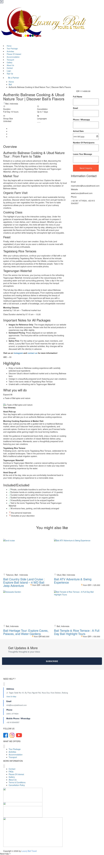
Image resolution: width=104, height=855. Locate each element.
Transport (13, 757)
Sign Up (10, 73)
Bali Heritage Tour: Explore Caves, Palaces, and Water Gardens (25, 632)
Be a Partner (13, 77)
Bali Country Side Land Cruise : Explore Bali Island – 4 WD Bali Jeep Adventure (24, 582)
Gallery (12, 777)
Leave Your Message (82, 154)
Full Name (77, 96)
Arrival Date (78, 131)
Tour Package (15, 749)
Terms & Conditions (17, 782)
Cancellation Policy (17, 785)
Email (75, 108)
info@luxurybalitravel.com (16, 705)
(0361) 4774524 (12, 713)
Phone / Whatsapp (81, 119)
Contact (12, 768)
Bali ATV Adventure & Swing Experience (72, 580)
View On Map (11, 696)
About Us (13, 779)
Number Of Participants (84, 142)
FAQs (11, 771)
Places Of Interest (16, 774)
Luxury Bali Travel (29, 851)
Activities (12, 751)
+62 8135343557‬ (12, 722)
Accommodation (15, 754)
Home (11, 81)
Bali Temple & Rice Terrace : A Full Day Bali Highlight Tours (76, 632)
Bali (10, 84)
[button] (52, 853)
